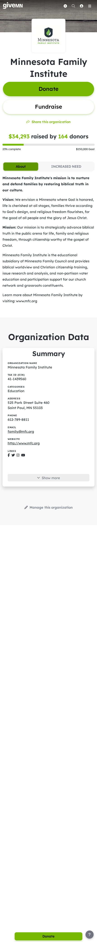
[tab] (20, 166)
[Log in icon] (81, 6)
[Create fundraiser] (65, 6)
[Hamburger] (89, 6)
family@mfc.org (21, 431)
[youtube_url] (23, 455)
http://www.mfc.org (24, 443)
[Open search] (73, 6)
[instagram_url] (17, 455)
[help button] (89, 935)
